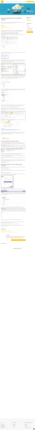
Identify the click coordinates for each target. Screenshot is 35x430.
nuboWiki (26, 424)
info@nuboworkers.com (3, 426)
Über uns (24, 1)
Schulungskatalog (20, 1)
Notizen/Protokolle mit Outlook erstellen (5, 26)
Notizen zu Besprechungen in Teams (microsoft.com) (6, 230)
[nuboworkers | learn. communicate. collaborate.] (2, 1)
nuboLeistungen (7, 1)
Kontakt (14, 426)
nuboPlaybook (15, 1)
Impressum (14, 424)
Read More (2, 284)
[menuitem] (8, 1)
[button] (28, 20)
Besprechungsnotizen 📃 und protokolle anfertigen (6, 231)
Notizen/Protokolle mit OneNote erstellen (5, 27)
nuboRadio (11, 1)
